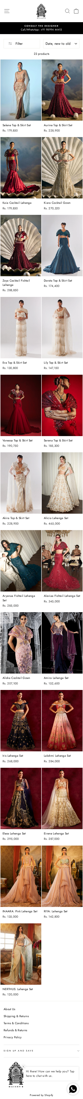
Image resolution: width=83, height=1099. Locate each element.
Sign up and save (19, 1050)
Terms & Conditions (16, 1023)
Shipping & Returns (16, 1016)
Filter (18, 43)
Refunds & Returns (15, 1030)
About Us (9, 1009)
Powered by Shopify (41, 1095)
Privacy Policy (13, 1037)
